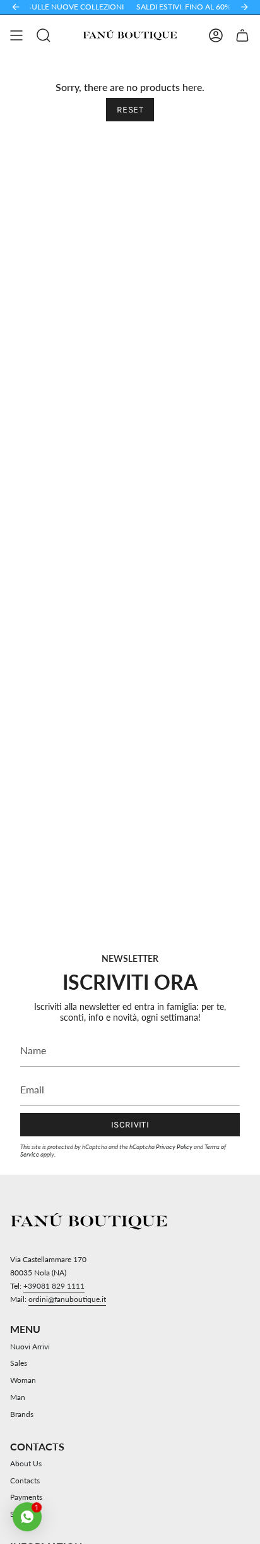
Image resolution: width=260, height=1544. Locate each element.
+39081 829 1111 (54, 1286)
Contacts (25, 1480)
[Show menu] (16, 35)
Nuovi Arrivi (30, 1346)
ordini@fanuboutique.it (67, 1299)
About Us (26, 1463)
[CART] (242, 35)
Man (17, 1397)
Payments (26, 1497)
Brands (21, 1414)
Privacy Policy (174, 1146)
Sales (18, 1363)
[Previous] (15, 7)
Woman (23, 1380)
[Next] (244, 7)
